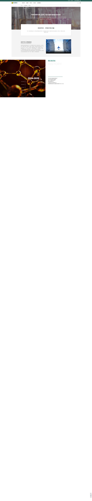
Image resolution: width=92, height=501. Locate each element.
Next (33, 83)
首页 (22, 5)
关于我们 (29, 5)
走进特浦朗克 (25, 5)
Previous (33, 74)
